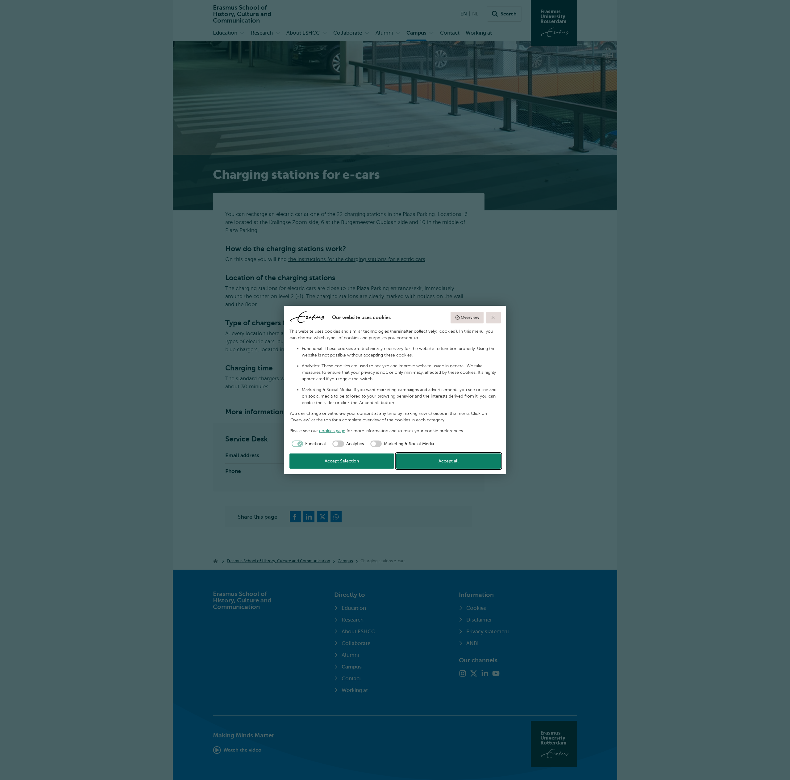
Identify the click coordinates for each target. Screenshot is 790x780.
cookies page (332, 430)
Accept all (449, 461)
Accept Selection (342, 461)
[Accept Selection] (493, 317)
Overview (470, 317)
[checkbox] (307, 444)
